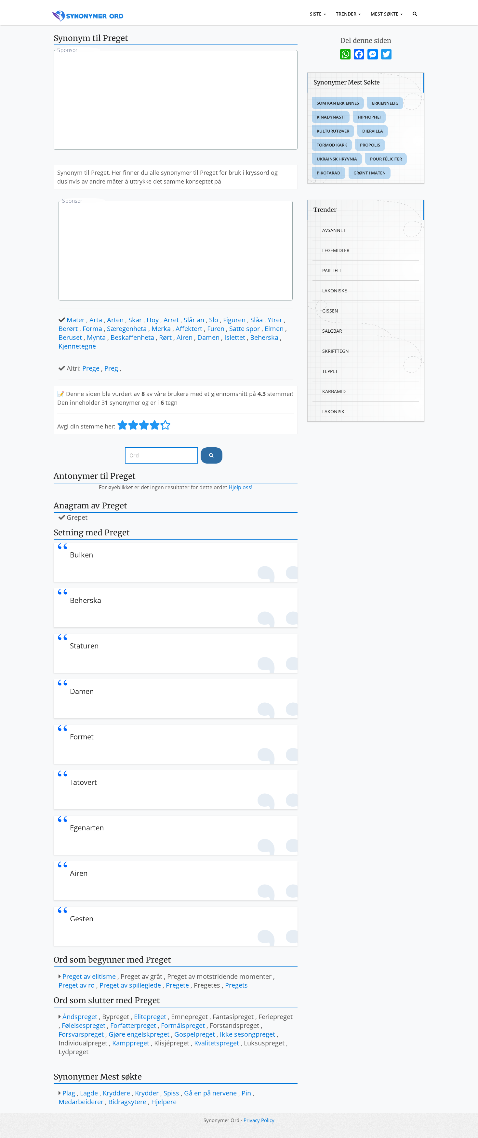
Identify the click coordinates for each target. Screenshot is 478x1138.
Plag (68, 1093)
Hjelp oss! (240, 487)
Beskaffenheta (132, 337)
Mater (76, 319)
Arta (95, 319)
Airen (185, 337)
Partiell (332, 270)
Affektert (189, 328)
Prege (91, 368)
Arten (115, 319)
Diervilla (372, 131)
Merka (161, 328)
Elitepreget (150, 1016)
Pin (246, 1093)
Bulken (81, 554)
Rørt (165, 337)
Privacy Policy (259, 1120)
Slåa (256, 319)
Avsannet (334, 230)
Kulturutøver (333, 131)
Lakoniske (334, 291)
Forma (92, 328)
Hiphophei (369, 117)
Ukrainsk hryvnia (337, 159)
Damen (208, 337)
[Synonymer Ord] (88, 9)
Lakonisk (333, 411)
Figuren (234, 319)
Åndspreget (79, 1016)
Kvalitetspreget (216, 1043)
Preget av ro (77, 985)
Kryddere (116, 1093)
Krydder (147, 1093)
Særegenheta (127, 328)
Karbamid (334, 391)
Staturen (84, 645)
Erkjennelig (385, 103)
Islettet (234, 337)
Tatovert (83, 782)
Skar (135, 319)
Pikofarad (328, 173)
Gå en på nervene (210, 1093)
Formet (82, 736)
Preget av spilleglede (130, 985)
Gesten (82, 918)
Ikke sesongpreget (247, 1034)
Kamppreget (130, 1043)
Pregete (177, 985)
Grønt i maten (369, 173)
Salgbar (332, 331)
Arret (171, 319)
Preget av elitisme (89, 976)
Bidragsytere (127, 1101)
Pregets (236, 985)
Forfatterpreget (133, 1025)
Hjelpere (164, 1101)
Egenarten (87, 827)
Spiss (171, 1093)
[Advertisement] (175, 100)
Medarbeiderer (81, 1101)
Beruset (70, 337)
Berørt (68, 328)
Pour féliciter (386, 159)
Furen (215, 328)
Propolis (370, 145)
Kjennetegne (77, 346)
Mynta (96, 337)
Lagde (89, 1093)
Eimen (274, 328)
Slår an (194, 319)
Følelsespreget (83, 1025)
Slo (213, 319)
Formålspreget (183, 1025)
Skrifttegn (335, 351)
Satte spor (244, 328)
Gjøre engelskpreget (139, 1034)
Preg (111, 368)
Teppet (330, 371)
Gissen (330, 311)
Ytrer (275, 319)
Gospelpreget (194, 1034)
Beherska (264, 337)
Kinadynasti (331, 117)
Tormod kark (332, 145)
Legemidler (336, 250)
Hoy (153, 319)
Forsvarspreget (81, 1034)
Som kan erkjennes (338, 103)
